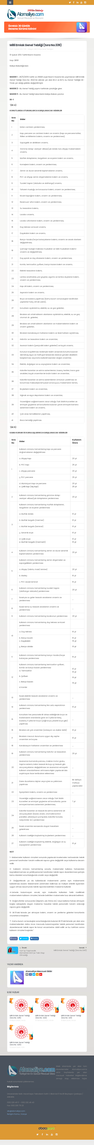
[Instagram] (85, 2)
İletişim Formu (13, 1114)
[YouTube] (81, 2)
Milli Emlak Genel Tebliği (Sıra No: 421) (71, 1016)
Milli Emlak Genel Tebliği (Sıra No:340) (70, 950)
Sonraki (81, 948)
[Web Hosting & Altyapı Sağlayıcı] (47, 1128)
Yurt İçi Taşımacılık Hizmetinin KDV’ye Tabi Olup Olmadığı (32, 952)
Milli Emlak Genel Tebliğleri (43, 49)
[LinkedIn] (77, 2)
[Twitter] (70, 2)
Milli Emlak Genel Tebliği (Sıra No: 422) (45, 1016)
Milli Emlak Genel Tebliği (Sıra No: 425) (20, 1016)
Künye (24, 1114)
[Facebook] (74, 2)
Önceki (24, 948)
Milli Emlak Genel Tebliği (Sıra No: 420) (20, 1043)
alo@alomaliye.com (16, 1111)
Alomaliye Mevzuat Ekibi (39, 971)
